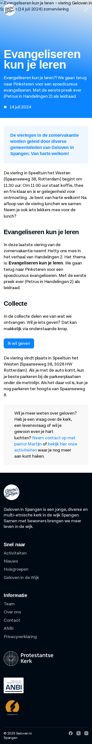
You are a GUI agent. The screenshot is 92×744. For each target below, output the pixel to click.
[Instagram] (86, 733)
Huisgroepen (16, 569)
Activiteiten (15, 553)
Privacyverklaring (20, 636)
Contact (12, 620)
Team (9, 604)
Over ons (12, 612)
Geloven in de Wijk (21, 577)
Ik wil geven (19, 343)
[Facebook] (71, 733)
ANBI (8, 628)
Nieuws (11, 561)
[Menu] (86, 10)
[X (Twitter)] (78, 733)
